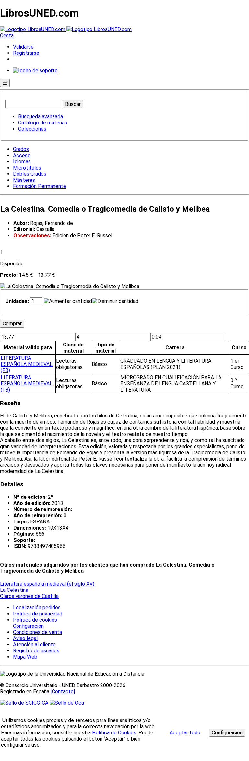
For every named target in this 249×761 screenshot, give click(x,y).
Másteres (24, 180)
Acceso (21, 155)
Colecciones (32, 129)
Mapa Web (25, 657)
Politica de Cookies (114, 733)
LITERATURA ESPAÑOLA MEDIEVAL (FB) (27, 364)
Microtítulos (27, 168)
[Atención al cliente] (35, 70)
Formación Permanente (39, 186)
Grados (21, 149)
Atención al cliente (34, 644)
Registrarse (26, 53)
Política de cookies (35, 620)
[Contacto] (63, 691)
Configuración (28, 626)
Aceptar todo (185, 733)
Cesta (7, 35)
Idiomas (22, 161)
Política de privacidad (37, 614)
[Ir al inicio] (66, 29)
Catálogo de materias (42, 123)
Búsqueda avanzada (40, 116)
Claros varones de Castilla (29, 596)
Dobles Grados (29, 174)
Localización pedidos (37, 607)
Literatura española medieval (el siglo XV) (47, 584)
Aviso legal (25, 638)
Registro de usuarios (36, 651)
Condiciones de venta (37, 632)
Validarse (23, 47)
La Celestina (14, 590)
